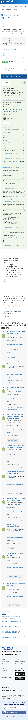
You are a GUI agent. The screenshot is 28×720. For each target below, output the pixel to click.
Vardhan (17, 147)
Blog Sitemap (5, 675)
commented (7, 68)
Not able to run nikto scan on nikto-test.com (16, 332)
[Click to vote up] (3, 23)
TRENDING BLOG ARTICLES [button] (9, 690)
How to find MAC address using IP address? (15, 473)
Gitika (19, 279)
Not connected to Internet (16, 387)
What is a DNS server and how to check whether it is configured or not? (16, 416)
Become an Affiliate (19, 663)
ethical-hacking (6, 49)
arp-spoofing (14, 49)
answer (5, 61)
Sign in (20, 716)
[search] (25, 6)
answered (8, 117)
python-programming (12, 576)
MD (16, 237)
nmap (17, 579)
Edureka (17, 167)
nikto (17, 354)
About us (4, 659)
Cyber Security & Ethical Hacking (15, 57)
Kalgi (18, 120)
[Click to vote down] (3, 26)
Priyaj (8, 401)
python (20, 576)
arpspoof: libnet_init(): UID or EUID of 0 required (16, 499)
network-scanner (11, 357)
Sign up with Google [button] (12, 707)
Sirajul (16, 196)
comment (12, 61)
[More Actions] (25, 62)
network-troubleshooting (13, 409)
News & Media (5, 661)
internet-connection (19, 407)
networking (10, 407)
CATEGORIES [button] (5, 687)
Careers (17, 659)
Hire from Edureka (19, 668)
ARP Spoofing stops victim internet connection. (15, 526)
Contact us (4, 666)
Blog (3, 668)
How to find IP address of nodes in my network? (15, 446)
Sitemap (4, 672)
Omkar (18, 117)
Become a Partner (19, 666)
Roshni (19, 311)
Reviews (4, 663)
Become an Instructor (20, 661)
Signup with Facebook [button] (12, 712)
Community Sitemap (6, 677)
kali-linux (17, 546)
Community (5, 670)
